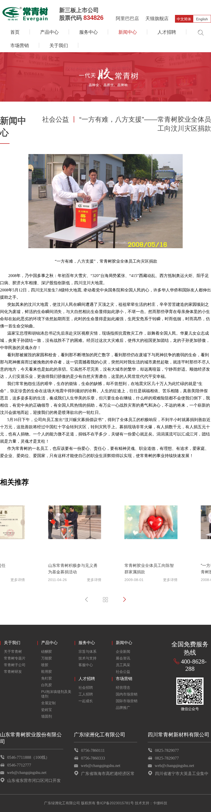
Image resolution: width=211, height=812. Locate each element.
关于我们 (58, 45)
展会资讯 (123, 658)
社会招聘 (85, 687)
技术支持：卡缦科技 (151, 803)
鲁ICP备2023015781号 (115, 803)
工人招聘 (85, 694)
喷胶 (44, 665)
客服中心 (85, 665)
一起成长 (85, 701)
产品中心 (49, 32)
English (202, 19)
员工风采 (123, 665)
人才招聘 (166, 32)
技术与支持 (87, 658)
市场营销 (19, 45)
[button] (86, 599)
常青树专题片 (14, 658)
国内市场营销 (126, 694)
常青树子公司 (14, 665)
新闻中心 (127, 32)
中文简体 (184, 19)
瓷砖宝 (46, 710)
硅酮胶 (46, 651)
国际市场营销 (126, 701)
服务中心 (88, 32)
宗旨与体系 (87, 651)
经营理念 (123, 687)
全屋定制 (48, 703)
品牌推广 (123, 708)
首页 (15, 32)
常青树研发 (13, 672)
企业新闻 (123, 651)
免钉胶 (46, 678)
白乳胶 (46, 685)
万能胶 (46, 658)
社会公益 (123, 672)
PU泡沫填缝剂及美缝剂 (56, 694)
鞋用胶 (46, 672)
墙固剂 (46, 716)
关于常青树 (13, 651)
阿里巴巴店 (127, 18)
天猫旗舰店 (157, 18)
